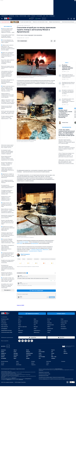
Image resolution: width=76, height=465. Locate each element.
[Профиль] (74, 18)
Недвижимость (37, 330)
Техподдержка (4, 328)
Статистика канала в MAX (6, 332)
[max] (29, 341)
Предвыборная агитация (6, 330)
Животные (20, 330)
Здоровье (20, 332)
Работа (48, 326)
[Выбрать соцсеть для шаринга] (54, 41)
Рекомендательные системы (43, 375)
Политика (49, 322)
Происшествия (50, 324)
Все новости (8, 26)
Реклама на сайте (5, 319)
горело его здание (24, 242)
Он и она (49, 319)
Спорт (62, 319)
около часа (19, 243)
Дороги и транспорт (22, 326)
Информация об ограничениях (44, 372)
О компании (3, 322)
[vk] (22, 341)
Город (19, 324)
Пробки (38, 18)
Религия (49, 330)
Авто (19, 319)
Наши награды (4, 324)
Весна (19, 322)
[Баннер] (14, 22)
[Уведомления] (71, 18)
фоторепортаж (34, 243)
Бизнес (19, 321)
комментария (23, 40)
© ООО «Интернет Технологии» (20, 382)
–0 (54, 280)
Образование (36, 332)
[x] (32, 341)
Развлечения (50, 328)
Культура (36, 322)
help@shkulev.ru (9, 379)
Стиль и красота (64, 321)
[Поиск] (68, 18)
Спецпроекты (64, 328)
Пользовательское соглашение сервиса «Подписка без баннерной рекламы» (52, 377)
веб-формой (21, 379)
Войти (21, 297)
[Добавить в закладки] (51, 41)
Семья (48, 332)
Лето (35, 324)
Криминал (36, 321)
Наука (35, 328)
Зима (35, 319)
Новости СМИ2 (20, 305)
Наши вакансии (4, 326)
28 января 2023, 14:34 (20, 37)
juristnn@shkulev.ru (28, 378)
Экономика (63, 326)
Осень (48, 321)
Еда (19, 328)
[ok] (25, 341)
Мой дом (36, 326)
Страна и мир (63, 322)
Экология (63, 324)
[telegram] (19, 341)
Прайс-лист (3, 321)
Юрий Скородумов (25, 254)
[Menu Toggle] (1, 18)
